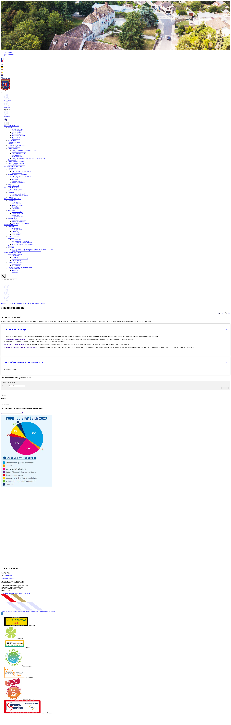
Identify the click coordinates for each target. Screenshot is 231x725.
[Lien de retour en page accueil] (5, 120)
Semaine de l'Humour (18, 205)
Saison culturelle (16, 204)
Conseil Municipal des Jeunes (16, 163)
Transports (11, 246)
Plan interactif (12, 160)
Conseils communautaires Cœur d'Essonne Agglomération (28, 158)
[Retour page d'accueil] (5, 90)
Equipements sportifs (17, 217)
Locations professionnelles (15, 268)
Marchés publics (16, 132)
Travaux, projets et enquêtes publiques (22, 244)
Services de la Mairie (17, 129)
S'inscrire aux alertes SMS (22, 593)
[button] (115, 329)
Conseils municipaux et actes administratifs (24, 150)
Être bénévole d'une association (20, 223)
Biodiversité (15, 231)
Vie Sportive (11, 210)
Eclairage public (16, 234)
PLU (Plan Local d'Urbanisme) (20, 241)
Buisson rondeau (16, 260)
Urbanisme (11, 238)
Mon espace (51, 611)
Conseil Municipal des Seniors (16, 165)
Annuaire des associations (19, 220)
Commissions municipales (19, 152)
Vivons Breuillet (16, 264)
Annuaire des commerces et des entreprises (20, 267)
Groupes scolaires (17, 173)
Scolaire (10, 169)
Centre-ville (15, 257)
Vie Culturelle (12, 200)
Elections (10, 143)
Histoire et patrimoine (14, 147)
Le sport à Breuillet (17, 212)
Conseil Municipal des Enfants (16, 161)
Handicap (10, 197)
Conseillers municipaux (18, 153)
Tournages (15, 272)
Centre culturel (16, 202)
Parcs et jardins (16, 228)
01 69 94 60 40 (8, 575)
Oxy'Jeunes (15, 179)
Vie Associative (12, 218)
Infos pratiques (16, 265)
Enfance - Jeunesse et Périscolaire (17, 174)
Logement (11, 192)
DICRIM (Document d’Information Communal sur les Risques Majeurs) (32, 249)
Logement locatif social (18, 194)
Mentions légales (25, 611)
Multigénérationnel (13, 186)
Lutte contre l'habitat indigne (20, 195)
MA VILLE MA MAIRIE (14, 303)
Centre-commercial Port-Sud (20, 259)
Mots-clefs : (5, 386)
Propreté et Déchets (13, 236)
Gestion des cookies (6, 611)
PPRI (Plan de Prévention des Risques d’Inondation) (26, 251)
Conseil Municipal (13, 148)
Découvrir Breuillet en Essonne (17, 145)
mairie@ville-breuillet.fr (7, 578)
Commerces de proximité (15, 254)
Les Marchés (15, 255)
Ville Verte (11, 226)
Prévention (11, 247)
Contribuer (44, 611)
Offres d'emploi (16, 139)
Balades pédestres (17, 229)
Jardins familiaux (16, 233)
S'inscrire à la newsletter (7, 593)
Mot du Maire (12, 140)
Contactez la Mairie (35, 611)
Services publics (16, 137)
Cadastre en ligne (16, 239)
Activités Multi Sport (17, 213)
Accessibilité (16, 611)
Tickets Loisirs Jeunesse (18, 182)
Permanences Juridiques (18, 135)
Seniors (10, 184)
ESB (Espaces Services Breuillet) (21, 171)
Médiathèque (15, 207)
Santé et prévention (13, 191)
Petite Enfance (12, 168)
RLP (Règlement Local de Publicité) (22, 242)
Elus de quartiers (16, 155)
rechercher (225, 388)
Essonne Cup (15, 215)
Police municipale (17, 130)
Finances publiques (17, 156)
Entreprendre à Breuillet (15, 262)
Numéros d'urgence (17, 134)
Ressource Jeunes (17, 181)
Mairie (10, 127)
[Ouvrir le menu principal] (1, 92)
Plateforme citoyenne (14, 142)
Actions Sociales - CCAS (15, 189)
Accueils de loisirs (17, 178)
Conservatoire (15, 208)
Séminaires (15, 270)
